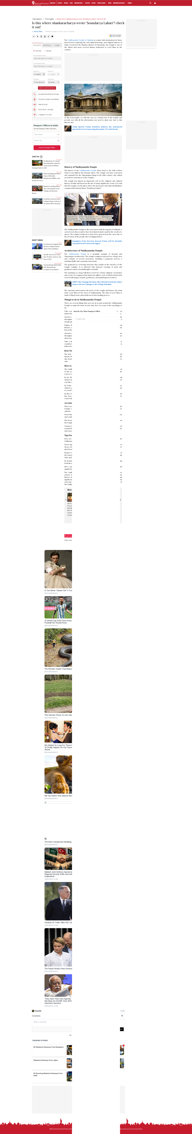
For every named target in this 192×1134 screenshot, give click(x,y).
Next (120, 499)
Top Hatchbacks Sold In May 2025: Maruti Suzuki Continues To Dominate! (52, 267)
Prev (66, 499)
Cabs (57, 45)
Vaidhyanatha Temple (88, 170)
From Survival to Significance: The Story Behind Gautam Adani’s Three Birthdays (53, 246)
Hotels (47, 45)
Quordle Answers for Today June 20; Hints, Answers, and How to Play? (52, 257)
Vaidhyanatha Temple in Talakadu (81, 40)
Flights (37, 45)
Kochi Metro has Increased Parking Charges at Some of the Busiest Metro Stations (52, 201)
